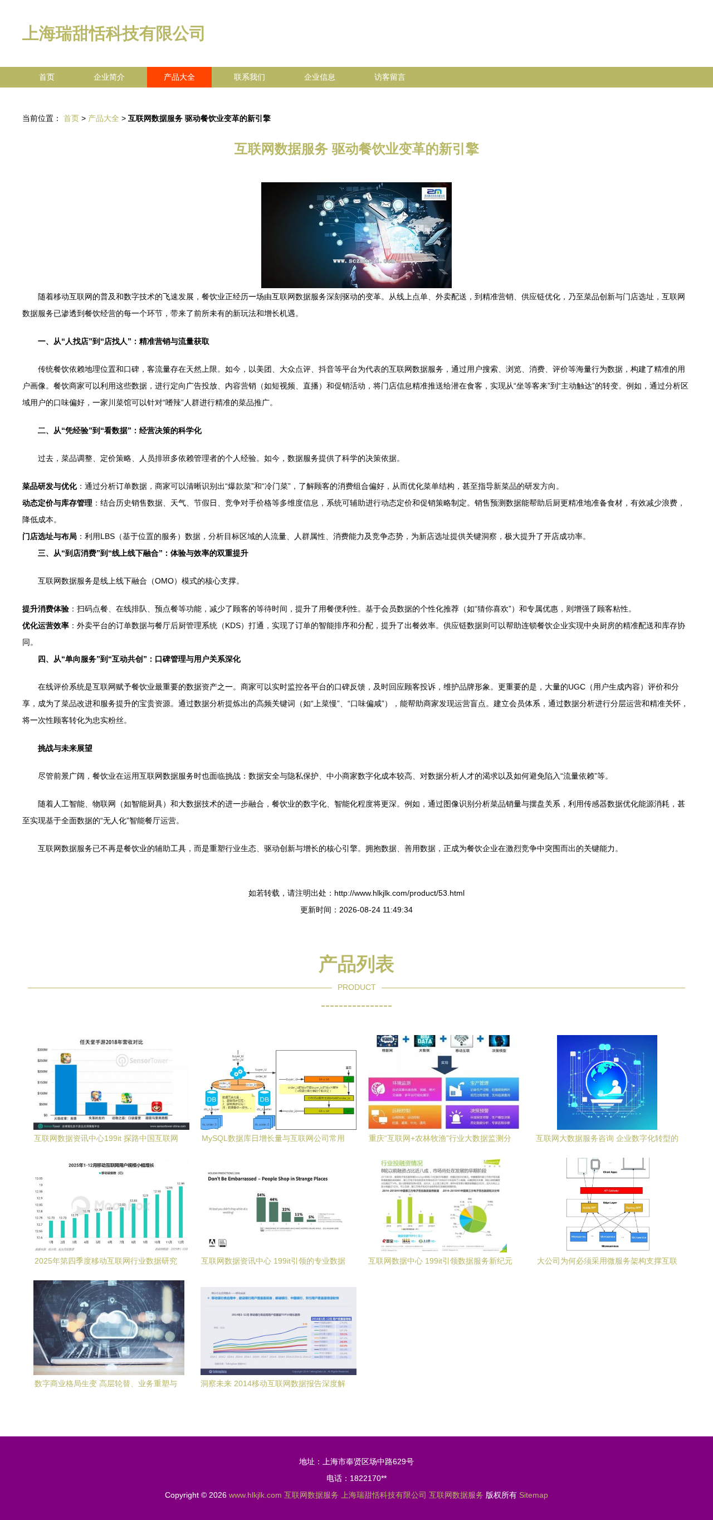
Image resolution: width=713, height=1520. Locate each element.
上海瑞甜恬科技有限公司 (114, 33)
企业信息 (319, 76)
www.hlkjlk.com (255, 1494)
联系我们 (249, 76)
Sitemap (533, 1494)
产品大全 (179, 76)
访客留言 (390, 76)
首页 (47, 76)
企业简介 (109, 76)
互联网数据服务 (311, 1494)
